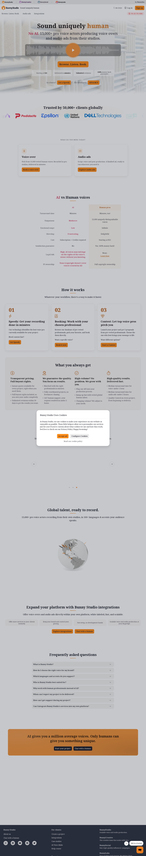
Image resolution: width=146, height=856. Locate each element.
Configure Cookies (80, 436)
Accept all (62, 436)
